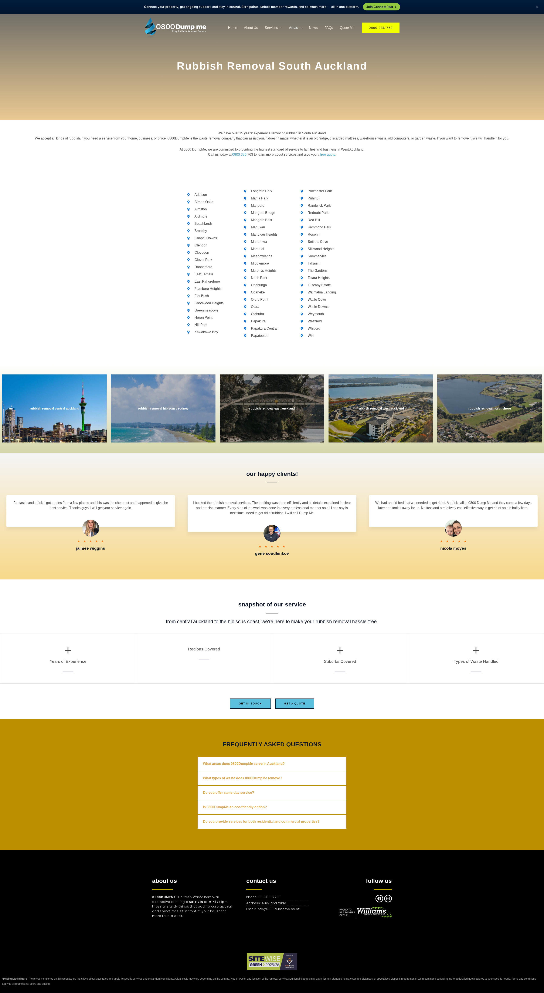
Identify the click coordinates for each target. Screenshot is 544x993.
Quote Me (347, 28)
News (313, 28)
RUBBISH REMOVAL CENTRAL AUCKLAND (54, 408)
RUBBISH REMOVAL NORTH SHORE (489, 408)
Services (271, 28)
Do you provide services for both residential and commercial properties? (261, 821)
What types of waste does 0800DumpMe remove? (242, 778)
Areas (293, 28)
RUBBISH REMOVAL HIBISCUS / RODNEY (163, 408)
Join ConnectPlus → (381, 7)
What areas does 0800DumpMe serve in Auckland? (244, 763)
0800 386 (239, 154)
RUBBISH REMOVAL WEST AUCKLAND (381, 408)
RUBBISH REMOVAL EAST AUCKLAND (272, 408)
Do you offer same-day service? (228, 792)
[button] (381, 28)
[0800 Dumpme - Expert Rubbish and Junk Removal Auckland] (176, 27)
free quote (327, 154)
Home (232, 28)
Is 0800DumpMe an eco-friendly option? (235, 807)
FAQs (328, 28)
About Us (251, 28)
